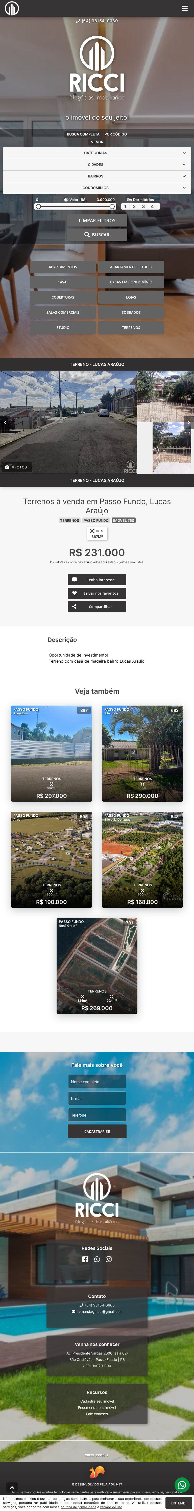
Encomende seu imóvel (97, 1407)
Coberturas (63, 297)
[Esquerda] (5, 422)
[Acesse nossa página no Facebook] (85, 1259)
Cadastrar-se (97, 1131)
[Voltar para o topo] (12, 1487)
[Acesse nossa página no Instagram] (109, 1259)
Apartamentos (63, 266)
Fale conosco (97, 1414)
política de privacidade (78, 1507)
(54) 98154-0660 (100, 20)
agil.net (115, 1484)
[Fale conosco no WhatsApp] (97, 1259)
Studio (63, 327)
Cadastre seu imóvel (97, 1401)
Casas (63, 282)
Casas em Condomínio (131, 282)
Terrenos (131, 327)
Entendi (178, 1503)
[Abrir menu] (184, 8)
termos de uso (111, 1507)
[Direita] (189, 422)
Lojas (131, 297)
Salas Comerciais (62, 312)
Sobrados (131, 312)
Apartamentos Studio (131, 266)
